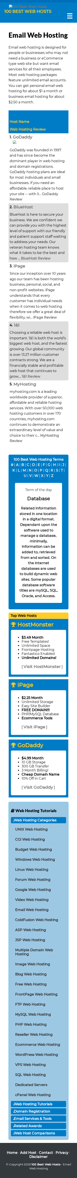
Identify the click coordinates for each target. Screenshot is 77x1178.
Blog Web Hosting (31, 974)
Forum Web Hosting (32, 880)
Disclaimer (38, 1157)
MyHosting (24, 384)
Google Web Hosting (33, 890)
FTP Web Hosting (30, 1004)
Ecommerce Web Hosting (37, 1045)
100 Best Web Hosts (46, 1164)
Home (12, 1153)
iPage (19, 266)
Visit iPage (34, 726)
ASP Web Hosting (30, 930)
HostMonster (35, 624)
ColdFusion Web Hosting (36, 920)
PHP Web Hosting (31, 1024)
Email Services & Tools (33, 1119)
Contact (46, 1153)
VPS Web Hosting (30, 1065)
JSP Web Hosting (30, 940)
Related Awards (28, 1126)
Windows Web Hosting (35, 860)
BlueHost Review (35, 258)
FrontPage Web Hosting (36, 994)
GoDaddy (22, 136)
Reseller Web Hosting (34, 1035)
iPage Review (45, 317)
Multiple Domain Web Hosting (34, 952)
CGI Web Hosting (30, 839)
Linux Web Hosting (31, 870)
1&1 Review (31, 376)
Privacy (62, 1153)
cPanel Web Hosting (33, 1095)
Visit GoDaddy (38, 787)
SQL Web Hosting (30, 1075)
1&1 (16, 325)
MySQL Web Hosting (33, 1014)
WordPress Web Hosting (36, 1055)
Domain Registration (32, 1111)
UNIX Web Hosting (31, 829)
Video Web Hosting (32, 900)
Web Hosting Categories (35, 820)
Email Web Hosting (32, 910)
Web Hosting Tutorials (33, 1104)
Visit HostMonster (42, 666)
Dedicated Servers (31, 1085)
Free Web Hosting (31, 984)
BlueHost (23, 206)
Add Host (28, 1153)
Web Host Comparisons (34, 1133)
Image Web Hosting (32, 964)
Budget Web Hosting (33, 849)
